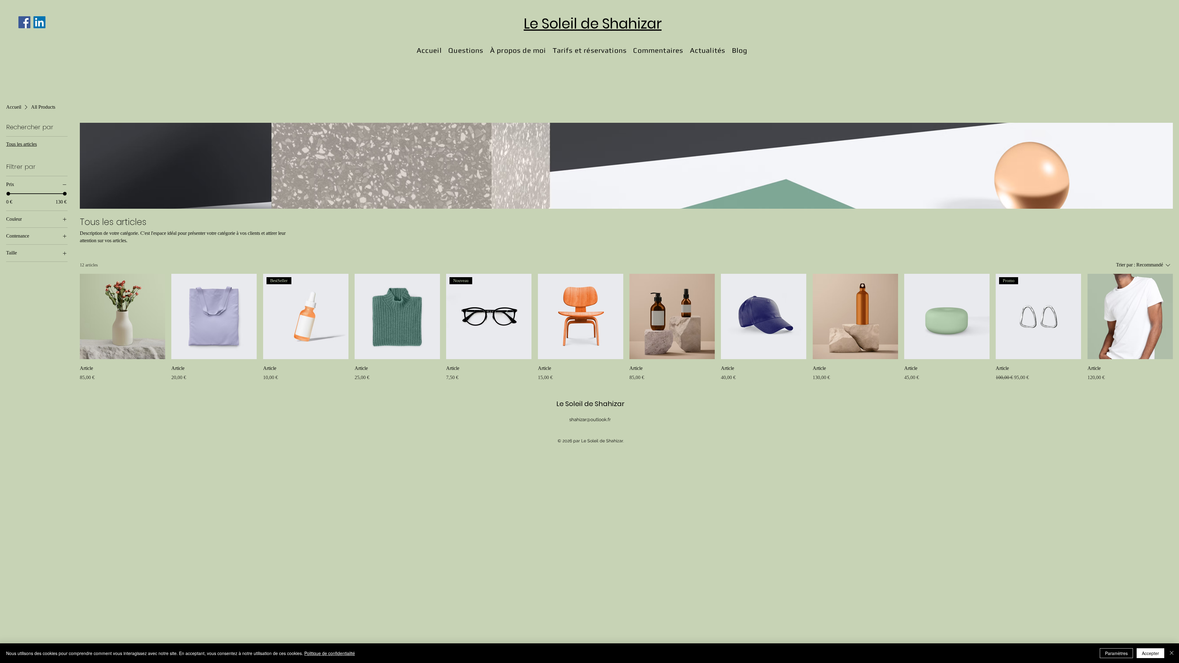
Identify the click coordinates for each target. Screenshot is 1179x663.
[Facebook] (24, 22)
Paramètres (1116, 653)
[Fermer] (1171, 653)
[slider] (8, 193)
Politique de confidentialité (329, 653)
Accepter (1150, 653)
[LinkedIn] (39, 22)
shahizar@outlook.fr (590, 419)
